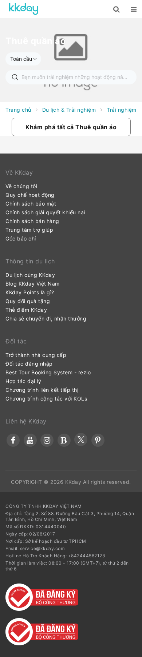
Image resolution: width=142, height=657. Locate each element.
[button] (71, 127)
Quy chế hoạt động (30, 195)
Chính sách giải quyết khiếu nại (45, 212)
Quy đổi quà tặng (27, 301)
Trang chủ (18, 110)
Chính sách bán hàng (32, 221)
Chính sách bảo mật (30, 203)
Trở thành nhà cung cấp (35, 355)
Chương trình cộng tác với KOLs (46, 398)
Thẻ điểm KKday (26, 310)
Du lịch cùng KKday (30, 275)
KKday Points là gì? (29, 292)
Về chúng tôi (21, 186)
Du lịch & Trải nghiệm (69, 110)
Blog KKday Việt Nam (32, 283)
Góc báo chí (20, 238)
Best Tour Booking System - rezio (48, 372)
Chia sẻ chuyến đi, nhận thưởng (45, 318)
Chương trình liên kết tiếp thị (41, 390)
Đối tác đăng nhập (29, 364)
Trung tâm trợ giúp (29, 230)
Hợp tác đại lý (23, 381)
